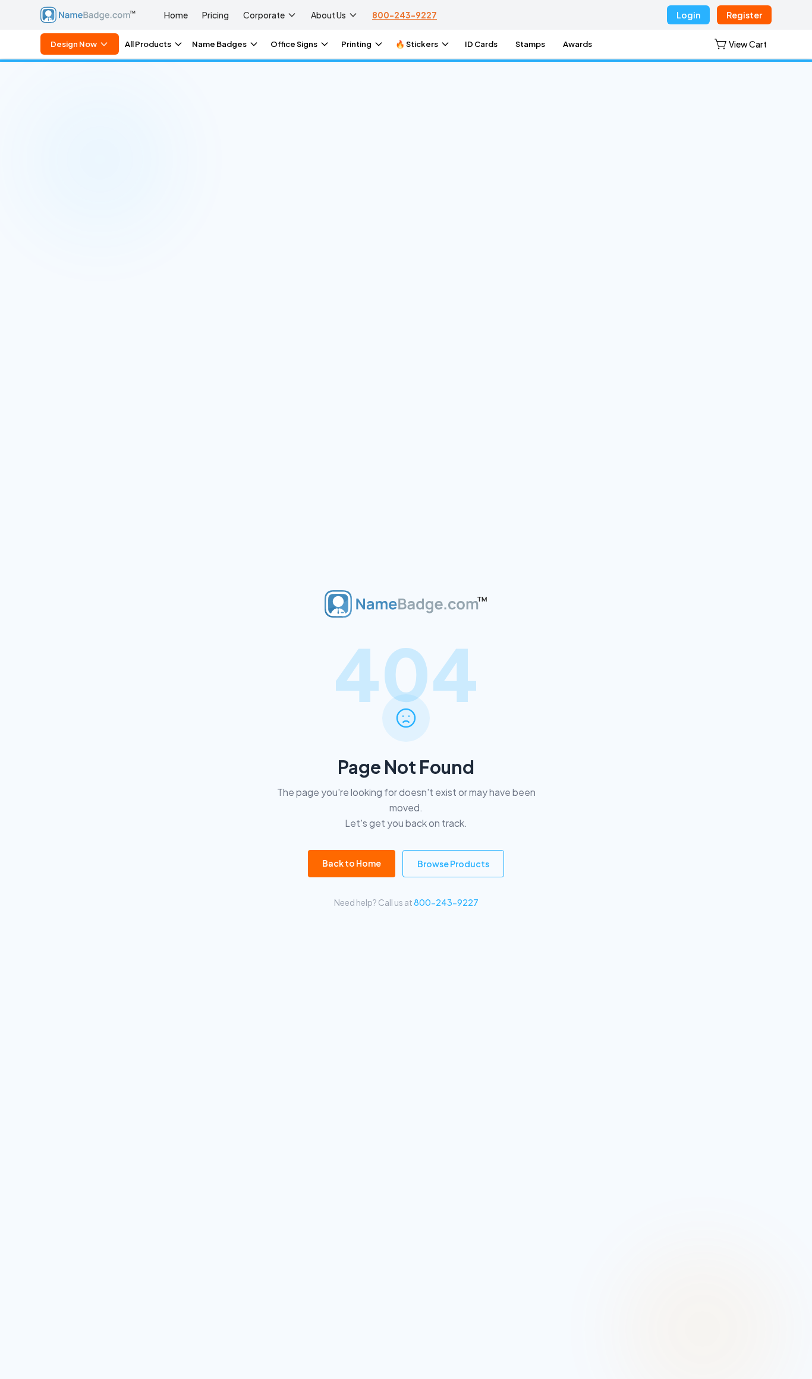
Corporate (264, 15)
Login (688, 15)
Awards (577, 44)
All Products (148, 44)
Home (176, 15)
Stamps (530, 44)
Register (744, 15)
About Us (328, 15)
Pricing (215, 15)
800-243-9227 (404, 15)
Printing (356, 44)
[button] (741, 44)
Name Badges (219, 44)
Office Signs (293, 44)
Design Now (74, 44)
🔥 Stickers (416, 44)
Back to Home (351, 863)
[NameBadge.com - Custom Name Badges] (88, 14)
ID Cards (481, 44)
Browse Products (453, 863)
